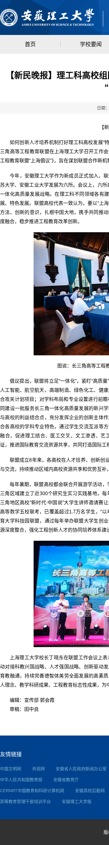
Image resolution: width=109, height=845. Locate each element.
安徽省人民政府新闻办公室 (81, 768)
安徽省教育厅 (66, 779)
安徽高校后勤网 (90, 790)
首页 (30, 44)
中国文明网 (10, 768)
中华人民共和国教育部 (21, 779)
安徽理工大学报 (76, 801)
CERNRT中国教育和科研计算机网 (32, 790)
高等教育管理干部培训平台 (25, 801)
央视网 (38, 768)
